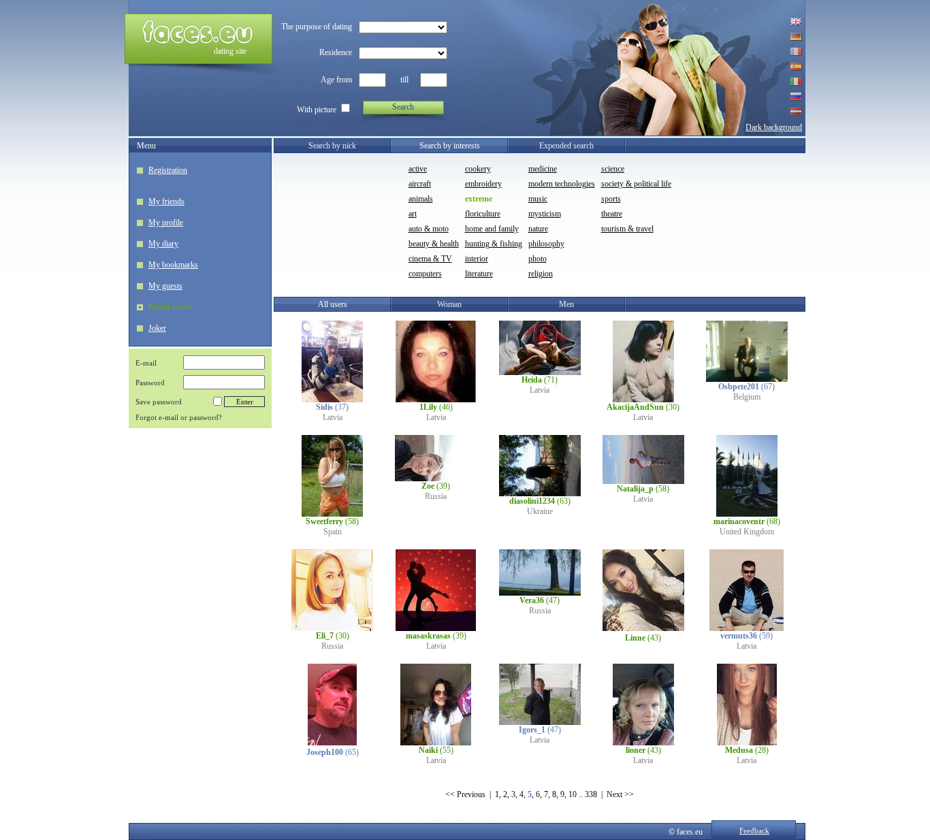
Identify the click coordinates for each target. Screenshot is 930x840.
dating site (230, 51)
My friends (166, 201)
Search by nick (332, 145)
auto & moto (428, 228)
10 (572, 794)
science (612, 169)
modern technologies (561, 184)
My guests (165, 286)
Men (566, 304)
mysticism (544, 214)
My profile (165, 222)
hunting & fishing (493, 243)
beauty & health (433, 243)
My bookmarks (173, 265)
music (537, 199)
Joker (157, 328)
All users (332, 304)
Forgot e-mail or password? (178, 417)
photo (537, 258)
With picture (316, 109)
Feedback (754, 830)
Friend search (170, 307)
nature (538, 228)
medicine (542, 169)
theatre (611, 214)
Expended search (566, 145)
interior (476, 258)
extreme (478, 199)
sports (611, 199)
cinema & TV (430, 258)
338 (591, 794)
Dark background (773, 127)
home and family (492, 228)
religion (540, 273)
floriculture (482, 214)
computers (425, 273)
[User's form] (332, 399)
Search (403, 107)
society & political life (636, 184)
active (417, 169)
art (412, 214)
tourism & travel (627, 228)
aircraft (419, 184)
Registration (167, 170)
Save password (158, 402)
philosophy (546, 243)
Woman (449, 304)
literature (479, 273)
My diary (163, 243)
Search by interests (449, 145)
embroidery (483, 184)
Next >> (620, 794)
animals (420, 199)
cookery (478, 169)
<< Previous (465, 794)
